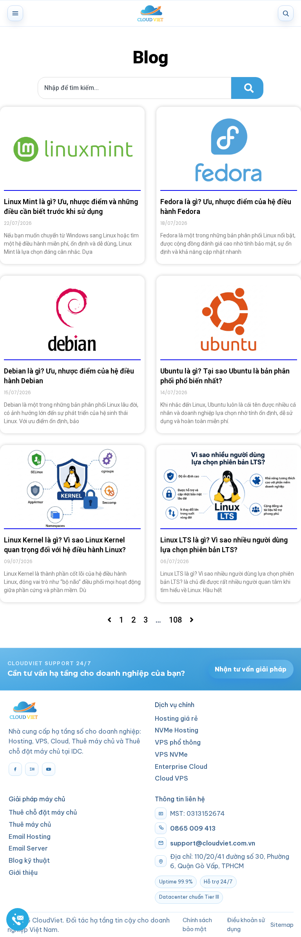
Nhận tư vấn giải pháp (250, 669)
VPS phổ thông (178, 742)
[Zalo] (31, 769)
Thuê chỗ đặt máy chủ (43, 812)
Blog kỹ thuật (29, 860)
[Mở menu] (15, 13)
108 (175, 620)
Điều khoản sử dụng (246, 924)
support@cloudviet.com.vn (212, 843)
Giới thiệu (23, 872)
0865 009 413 (193, 828)
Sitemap (282, 924)
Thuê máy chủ (30, 824)
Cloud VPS (171, 778)
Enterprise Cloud (181, 766)
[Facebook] (15, 769)
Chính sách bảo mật (197, 924)
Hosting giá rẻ (176, 718)
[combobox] (134, 88)
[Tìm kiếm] (286, 13)
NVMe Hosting (176, 730)
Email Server (28, 848)
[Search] (247, 88)
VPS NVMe (171, 754)
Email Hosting (30, 836)
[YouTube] (48, 769)
